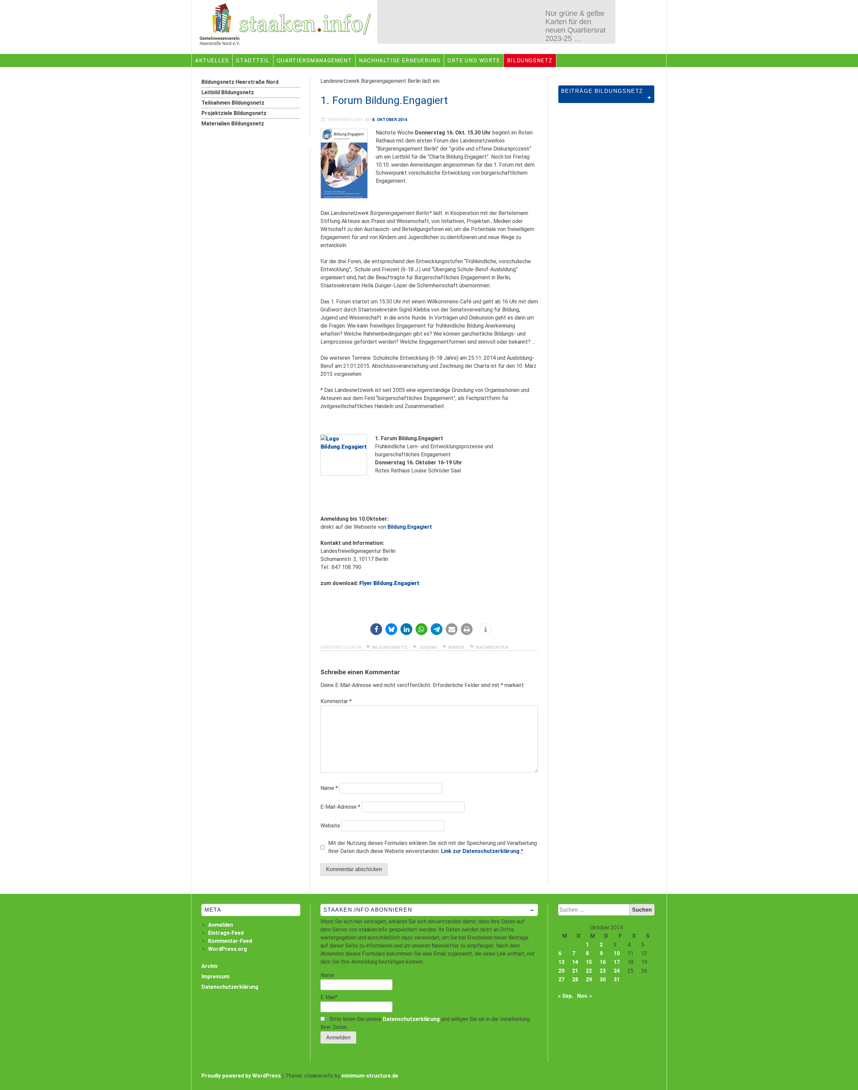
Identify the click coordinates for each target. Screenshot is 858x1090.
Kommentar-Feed (230, 941)
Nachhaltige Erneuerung (399, 60)
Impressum (215, 976)
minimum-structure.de (370, 1076)
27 (561, 979)
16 (603, 962)
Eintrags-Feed (226, 933)
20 (561, 971)
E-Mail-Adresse (340, 807)
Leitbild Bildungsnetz (227, 92)
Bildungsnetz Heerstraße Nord (240, 82)
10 (617, 953)
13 (561, 962)
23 (603, 971)
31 (617, 979)
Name (329, 788)
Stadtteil (252, 60)
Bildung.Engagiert (410, 527)
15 (589, 962)
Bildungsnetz (530, 60)
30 (603, 979)
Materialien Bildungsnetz (232, 123)
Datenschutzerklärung (411, 1019)
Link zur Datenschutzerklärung (480, 851)
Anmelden (220, 925)
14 (575, 962)
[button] (376, 629)
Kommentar (336, 701)
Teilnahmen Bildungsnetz (232, 103)
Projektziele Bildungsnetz (233, 113)
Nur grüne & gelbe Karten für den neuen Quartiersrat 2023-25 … (575, 26)
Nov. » (584, 996)
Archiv (209, 966)
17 (617, 962)
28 (575, 979)
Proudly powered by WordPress (241, 1076)
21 (575, 971)
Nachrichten (492, 647)
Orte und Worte (473, 60)
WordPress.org (227, 949)
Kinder (456, 647)
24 (617, 971)
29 (589, 979)
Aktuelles (212, 60)
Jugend (428, 647)
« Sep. (565, 996)
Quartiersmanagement (314, 60)
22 (589, 971)
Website (330, 825)
